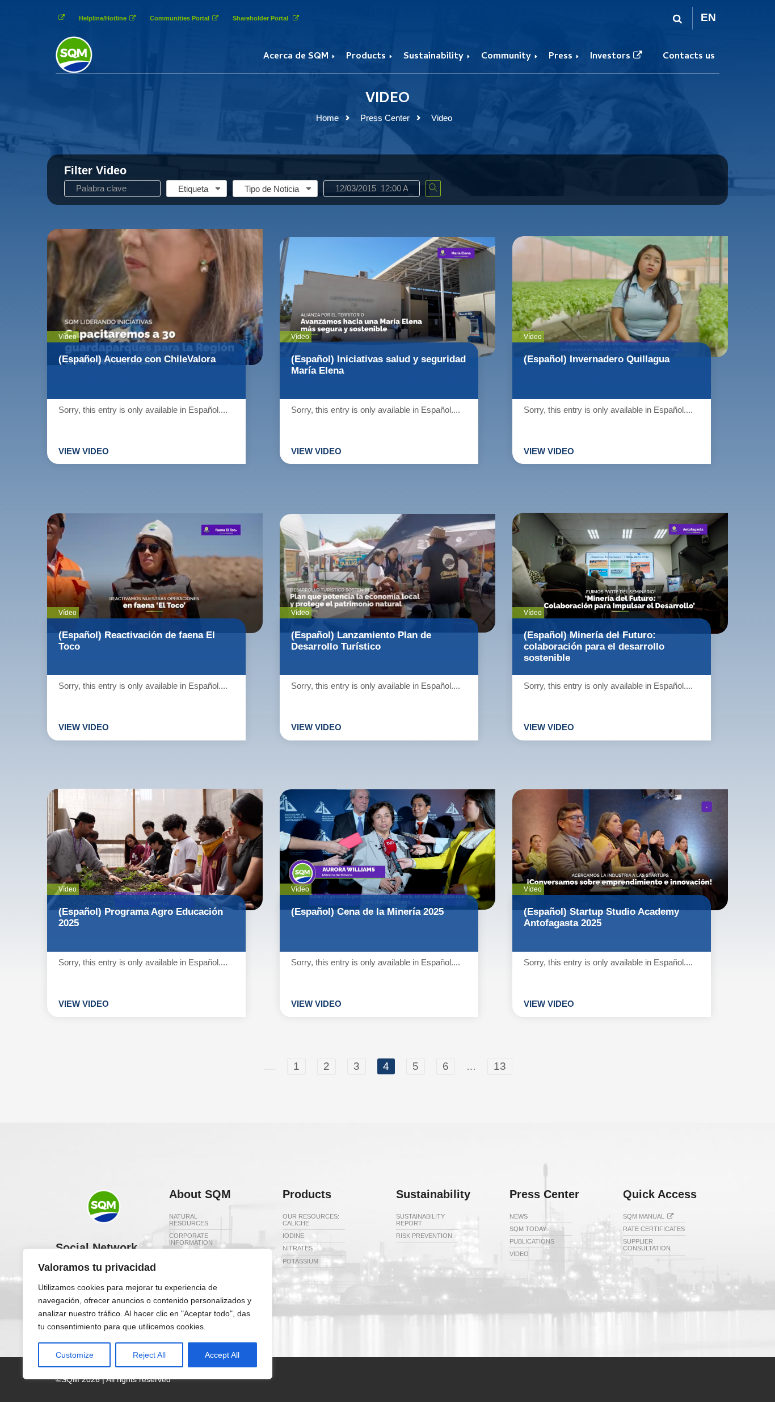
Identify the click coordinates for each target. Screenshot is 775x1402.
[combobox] (196, 188)
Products (366, 56)
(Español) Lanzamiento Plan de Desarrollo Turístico (361, 641)
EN (708, 17)
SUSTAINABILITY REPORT (420, 1220)
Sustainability (433, 56)
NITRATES (298, 1248)
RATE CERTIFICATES (654, 1228)
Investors (610, 56)
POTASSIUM (300, 1261)
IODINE (293, 1235)
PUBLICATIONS (531, 1241)
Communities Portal (179, 18)
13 (500, 1066)
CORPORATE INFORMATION (191, 1239)
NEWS (518, 1216)
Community (506, 56)
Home (327, 118)
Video (441, 118)
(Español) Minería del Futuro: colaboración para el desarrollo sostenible (594, 646)
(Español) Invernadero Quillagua (596, 359)
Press (560, 56)
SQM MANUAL (643, 1216)
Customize (75, 1354)
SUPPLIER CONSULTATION (647, 1245)
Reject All (149, 1354)
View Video (83, 451)
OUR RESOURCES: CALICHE (311, 1220)
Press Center (385, 118)
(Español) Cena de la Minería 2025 (367, 911)
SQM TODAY (527, 1228)
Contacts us (689, 56)
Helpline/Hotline (103, 18)
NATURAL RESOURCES (188, 1220)
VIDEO (519, 1253)
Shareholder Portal (261, 18)
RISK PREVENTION (424, 1235)
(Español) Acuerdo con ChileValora (137, 359)
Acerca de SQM (295, 56)
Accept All (222, 1354)
